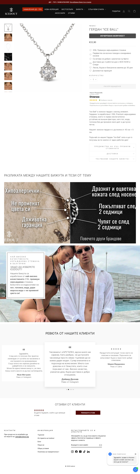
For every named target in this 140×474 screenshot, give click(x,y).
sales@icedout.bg (22, 437)
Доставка (112, 154)
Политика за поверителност (48, 452)
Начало (92, 26)
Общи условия (43, 448)
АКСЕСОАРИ (60, 13)
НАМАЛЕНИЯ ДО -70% (33, 9)
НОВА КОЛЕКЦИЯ (51, 9)
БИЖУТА (80, 9)
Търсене (41, 435)
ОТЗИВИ (71, 13)
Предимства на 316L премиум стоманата (112, 147)
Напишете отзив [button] (88, 413)
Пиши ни (41, 445)
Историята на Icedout (46, 438)
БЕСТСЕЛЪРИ (67, 9)
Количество (96, 75)
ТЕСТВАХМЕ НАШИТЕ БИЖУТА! (112, 159)
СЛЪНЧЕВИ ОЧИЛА (96, 9)
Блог (39, 442)
